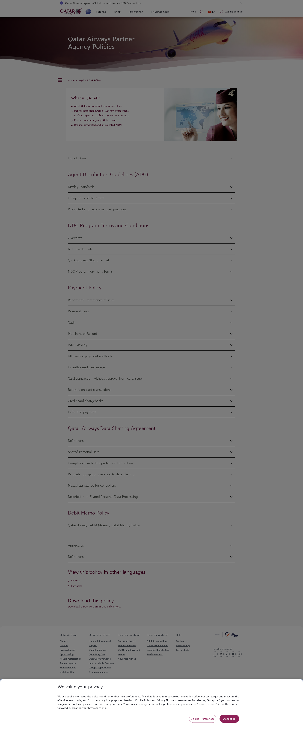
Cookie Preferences (202, 718)
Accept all (229, 718)
